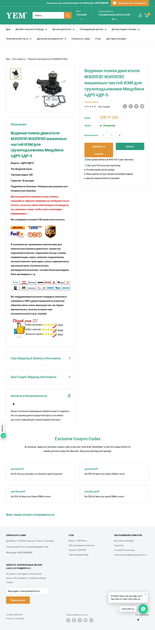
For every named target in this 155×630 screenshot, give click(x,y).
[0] (146, 15)
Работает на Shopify (15, 618)
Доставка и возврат (116, 38)
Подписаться (18, 600)
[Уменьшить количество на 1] (103, 135)
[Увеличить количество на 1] (119, 135)
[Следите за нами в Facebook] (68, 620)
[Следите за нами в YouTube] (85, 620)
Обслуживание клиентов (81, 545)
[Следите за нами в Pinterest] (80, 620)
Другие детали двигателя (50, 38)
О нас (98, 38)
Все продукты (19, 59)
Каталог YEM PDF (77, 550)
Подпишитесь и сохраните (132, 3)
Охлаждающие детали (91, 29)
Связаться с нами (81, 38)
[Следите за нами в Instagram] (74, 620)
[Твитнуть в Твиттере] (136, 106)
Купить (130, 146)
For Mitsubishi (91, 102)
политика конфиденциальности (130, 554)
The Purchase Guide (78, 554)
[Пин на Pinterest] (131, 106)
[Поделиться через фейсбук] (125, 106)
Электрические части (17, 38)
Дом (8, 29)
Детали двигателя (62, 29)
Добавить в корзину (98, 150)
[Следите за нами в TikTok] (91, 620)
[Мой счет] (140, 15)
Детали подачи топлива (124, 29)
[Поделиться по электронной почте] (142, 106)
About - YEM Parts (78, 540)
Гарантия (119, 545)
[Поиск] (68, 15)
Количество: (91, 135)
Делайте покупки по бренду (30, 29)
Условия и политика (124, 550)
